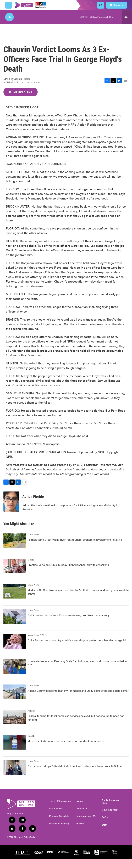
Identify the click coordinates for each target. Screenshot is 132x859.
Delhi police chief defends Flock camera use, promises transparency (68, 615)
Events (79, 801)
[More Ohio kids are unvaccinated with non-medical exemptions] (14, 742)
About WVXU (56, 808)
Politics (31, 710)
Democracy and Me (86, 816)
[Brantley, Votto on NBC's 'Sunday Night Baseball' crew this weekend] (14, 566)
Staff (104, 824)
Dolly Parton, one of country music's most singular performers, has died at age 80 (77, 640)
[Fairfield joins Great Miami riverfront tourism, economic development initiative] (14, 540)
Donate (118, 5)
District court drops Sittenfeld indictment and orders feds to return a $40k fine (75, 766)
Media (31, 559)
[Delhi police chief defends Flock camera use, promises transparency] (14, 616)
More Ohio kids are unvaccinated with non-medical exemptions (65, 741)
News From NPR (36, 635)
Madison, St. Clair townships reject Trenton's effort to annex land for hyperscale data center (78, 592)
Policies (80, 823)
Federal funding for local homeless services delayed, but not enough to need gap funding (76, 717)
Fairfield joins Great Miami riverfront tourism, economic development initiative (75, 539)
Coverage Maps (110, 809)
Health (31, 736)
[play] (9, 17)
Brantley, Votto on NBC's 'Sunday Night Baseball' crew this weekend (68, 565)
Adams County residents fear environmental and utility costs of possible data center (78, 691)
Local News (33, 534)
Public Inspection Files (111, 801)
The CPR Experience (60, 801)
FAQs (105, 817)
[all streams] (127, 17)
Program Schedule (59, 816)
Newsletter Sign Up (59, 823)
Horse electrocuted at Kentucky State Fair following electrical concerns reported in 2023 (77, 663)
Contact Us (81, 808)
